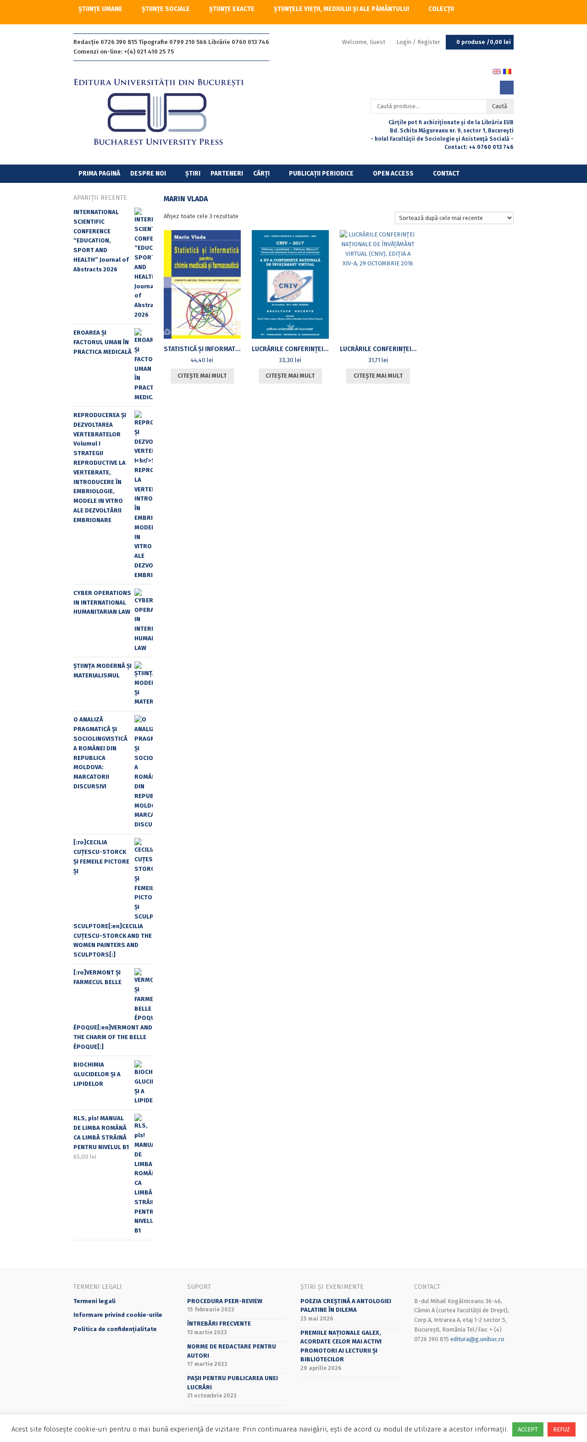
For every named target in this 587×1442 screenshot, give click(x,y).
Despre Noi (148, 173)
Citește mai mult (202, 375)
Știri (192, 173)
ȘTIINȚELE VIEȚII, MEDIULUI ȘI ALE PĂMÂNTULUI (341, 9)
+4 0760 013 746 (491, 147)
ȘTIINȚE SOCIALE (166, 9)
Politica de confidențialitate (115, 1329)
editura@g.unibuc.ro (477, 1339)
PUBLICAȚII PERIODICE (321, 173)
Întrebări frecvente (219, 1323)
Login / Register (418, 42)
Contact (446, 173)
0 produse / (483, 42)
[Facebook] (507, 87)
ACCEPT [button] (528, 1429)
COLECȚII (441, 9)
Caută (499, 106)
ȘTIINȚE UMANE (100, 9)
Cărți (261, 173)
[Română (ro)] (507, 70)
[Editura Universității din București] (168, 112)
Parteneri (226, 173)
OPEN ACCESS (393, 173)
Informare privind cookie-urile (117, 1314)
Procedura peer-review (224, 1301)
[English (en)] (497, 70)
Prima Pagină (99, 173)
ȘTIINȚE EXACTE (232, 9)
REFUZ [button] (561, 1429)
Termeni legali (94, 1301)
